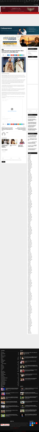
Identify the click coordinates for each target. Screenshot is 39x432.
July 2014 (29, 314)
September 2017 (30, 272)
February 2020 (30, 240)
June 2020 (29, 236)
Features (2, 362)
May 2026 (29, 158)
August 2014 (29, 313)
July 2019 (29, 248)
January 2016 (29, 294)
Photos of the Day (4, 363)
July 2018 (29, 261)
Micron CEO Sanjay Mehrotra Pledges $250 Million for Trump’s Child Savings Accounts (31, 414)
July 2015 (29, 301)
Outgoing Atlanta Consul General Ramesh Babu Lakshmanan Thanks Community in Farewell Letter (32, 129)
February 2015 (30, 306)
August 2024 (29, 181)
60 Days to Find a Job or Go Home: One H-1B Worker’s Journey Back (32, 139)
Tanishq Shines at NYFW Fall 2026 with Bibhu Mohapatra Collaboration (31, 374)
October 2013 (29, 324)
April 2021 (29, 225)
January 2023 (29, 202)
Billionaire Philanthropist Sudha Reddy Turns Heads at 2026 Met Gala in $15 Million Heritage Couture (31, 366)
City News (1, 1)
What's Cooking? (3, 384)
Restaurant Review (35, 1)
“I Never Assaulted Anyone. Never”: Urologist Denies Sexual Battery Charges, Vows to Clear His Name (32, 123)
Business (2, 359)
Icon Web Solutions (24, 431)
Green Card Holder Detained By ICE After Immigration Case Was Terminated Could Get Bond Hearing (12, 415)
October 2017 (29, 271)
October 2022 (29, 205)
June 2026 (29, 157)
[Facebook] (30, 423)
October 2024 (29, 179)
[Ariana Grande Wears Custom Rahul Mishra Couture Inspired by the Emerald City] (22, 379)
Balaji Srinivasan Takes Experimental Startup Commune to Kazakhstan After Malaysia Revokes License (31, 397)
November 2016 (30, 283)
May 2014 (29, 316)
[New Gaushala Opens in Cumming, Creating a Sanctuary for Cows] (3, 411)
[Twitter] (34, 5)
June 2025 (29, 170)
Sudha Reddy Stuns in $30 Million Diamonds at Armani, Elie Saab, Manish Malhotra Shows (31, 357)
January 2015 (29, 307)
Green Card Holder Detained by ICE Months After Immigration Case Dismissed (32, 143)
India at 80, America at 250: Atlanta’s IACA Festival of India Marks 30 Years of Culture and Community (12, 406)
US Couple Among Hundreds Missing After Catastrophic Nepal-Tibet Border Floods (32, 120)
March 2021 (29, 226)
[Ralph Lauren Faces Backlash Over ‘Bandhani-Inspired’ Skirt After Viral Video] (22, 371)
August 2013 (29, 326)
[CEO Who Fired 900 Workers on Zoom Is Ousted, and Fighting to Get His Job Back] (22, 389)
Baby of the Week (3, 353)
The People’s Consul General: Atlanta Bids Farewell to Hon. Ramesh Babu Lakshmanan (11, 402)
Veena (3, 53)
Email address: (29, 53)
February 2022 (30, 214)
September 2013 (30, 325)
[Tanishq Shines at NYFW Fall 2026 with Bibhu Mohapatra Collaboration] (22, 375)
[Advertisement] (19, 20)
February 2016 (30, 293)
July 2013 (29, 327)
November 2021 (30, 217)
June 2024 (29, 183)
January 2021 (29, 228)
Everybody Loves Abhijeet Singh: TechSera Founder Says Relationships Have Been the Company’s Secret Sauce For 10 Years (31, 410)
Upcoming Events (3, 382)
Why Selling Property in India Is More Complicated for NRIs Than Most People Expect (31, 393)
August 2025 (29, 168)
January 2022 (29, 215)
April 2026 (29, 159)
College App (29, 1)
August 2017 (29, 273)
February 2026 (30, 161)
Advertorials (2, 352)
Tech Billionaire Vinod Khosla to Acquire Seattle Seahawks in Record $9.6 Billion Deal (31, 406)
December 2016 (30, 282)
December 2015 (30, 295)
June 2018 (29, 262)
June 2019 (29, 249)
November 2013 (30, 323)
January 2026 (29, 162)
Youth (1, 385)
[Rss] (32, 425)
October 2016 (29, 284)
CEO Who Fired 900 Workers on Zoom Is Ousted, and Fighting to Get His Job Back (31, 388)
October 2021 (29, 218)
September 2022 (30, 206)
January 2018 (29, 268)
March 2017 (29, 279)
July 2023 (29, 195)
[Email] (37, 5)
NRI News (3, 1)
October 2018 (29, 258)
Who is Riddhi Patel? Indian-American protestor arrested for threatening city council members (32, 136)
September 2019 (30, 246)
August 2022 (29, 207)
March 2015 (29, 305)
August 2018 (29, 260)
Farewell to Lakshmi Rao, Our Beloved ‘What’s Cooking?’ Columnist (32, 146)
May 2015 (29, 303)
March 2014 (29, 318)
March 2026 (29, 160)
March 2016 (29, 292)
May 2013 (29, 329)
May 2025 (29, 171)
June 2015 (29, 302)
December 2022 (30, 203)
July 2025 (29, 169)
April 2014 (29, 317)
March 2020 (29, 239)
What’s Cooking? (27, 1)
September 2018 (30, 259)
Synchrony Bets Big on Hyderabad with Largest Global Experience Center (31, 401)
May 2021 (29, 224)
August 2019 (29, 247)
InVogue (2, 49)
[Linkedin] (35, 5)
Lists (1, 370)
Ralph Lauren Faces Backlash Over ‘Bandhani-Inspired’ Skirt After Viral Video (31, 370)
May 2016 (29, 290)
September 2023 (30, 193)
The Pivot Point (24, 1)
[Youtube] (36, 5)
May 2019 (29, 250)
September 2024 (30, 180)
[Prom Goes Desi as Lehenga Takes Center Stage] (22, 362)
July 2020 (29, 235)
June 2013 (29, 328)
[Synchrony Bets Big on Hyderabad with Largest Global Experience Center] (22, 402)
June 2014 (29, 315)
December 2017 (30, 269)
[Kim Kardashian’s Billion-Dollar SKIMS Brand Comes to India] (22, 353)
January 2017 (29, 281)
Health (2, 364)
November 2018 (30, 257)
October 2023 (29, 192)
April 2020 (29, 238)
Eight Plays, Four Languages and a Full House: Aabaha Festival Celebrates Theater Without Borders (12, 398)
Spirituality (2, 375)
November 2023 (30, 191)
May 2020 (29, 237)
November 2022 (30, 204)
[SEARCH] (36, 111)
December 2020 (30, 229)
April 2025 (29, 172)
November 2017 (30, 270)
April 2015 (29, 304)
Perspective (2, 373)
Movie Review (2, 371)
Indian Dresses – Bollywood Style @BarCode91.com (20, 146)
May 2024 (29, 184)
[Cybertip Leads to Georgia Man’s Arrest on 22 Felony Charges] (3, 393)
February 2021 (30, 227)
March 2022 (29, 213)
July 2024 (29, 182)
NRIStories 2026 (38, 1)
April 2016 (29, 291)
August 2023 (29, 194)
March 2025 (29, 173)
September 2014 (30, 312)
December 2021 (30, 216)
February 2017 (30, 280)
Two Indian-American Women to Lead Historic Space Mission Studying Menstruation (32, 126)
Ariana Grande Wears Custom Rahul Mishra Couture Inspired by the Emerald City (31, 378)
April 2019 (29, 251)
